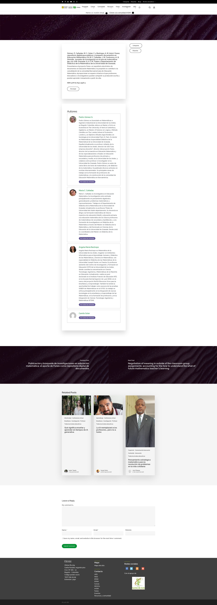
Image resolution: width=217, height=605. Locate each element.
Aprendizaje (99, 418)
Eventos (97, 593)
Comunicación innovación (142, 450)
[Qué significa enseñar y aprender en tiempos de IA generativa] (76, 435)
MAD (96, 577)
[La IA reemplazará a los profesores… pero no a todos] (108, 435)
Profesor (82, 421)
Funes (96, 591)
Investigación (76, 421)
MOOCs (97, 586)
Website (128, 530)
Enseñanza (67, 421)
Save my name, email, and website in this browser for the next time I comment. (93, 538)
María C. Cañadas (86, 190)
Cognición (131, 450)
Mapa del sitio (99, 565)
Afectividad (67, 418)
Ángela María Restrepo (89, 247)
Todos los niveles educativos (72, 424)
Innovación (138, 453)
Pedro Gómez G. (86, 117)
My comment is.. (68, 505)
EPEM (96, 581)
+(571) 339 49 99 (70, 577)
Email (96, 530)
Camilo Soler (84, 313)
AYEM (96, 588)
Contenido (131, 453)
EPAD (96, 579)
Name (64, 530)
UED (95, 574)
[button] (73, 89)
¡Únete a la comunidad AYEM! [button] (120, 13)
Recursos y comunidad (102, 596)
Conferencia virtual (77, 418)
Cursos (96, 584)
